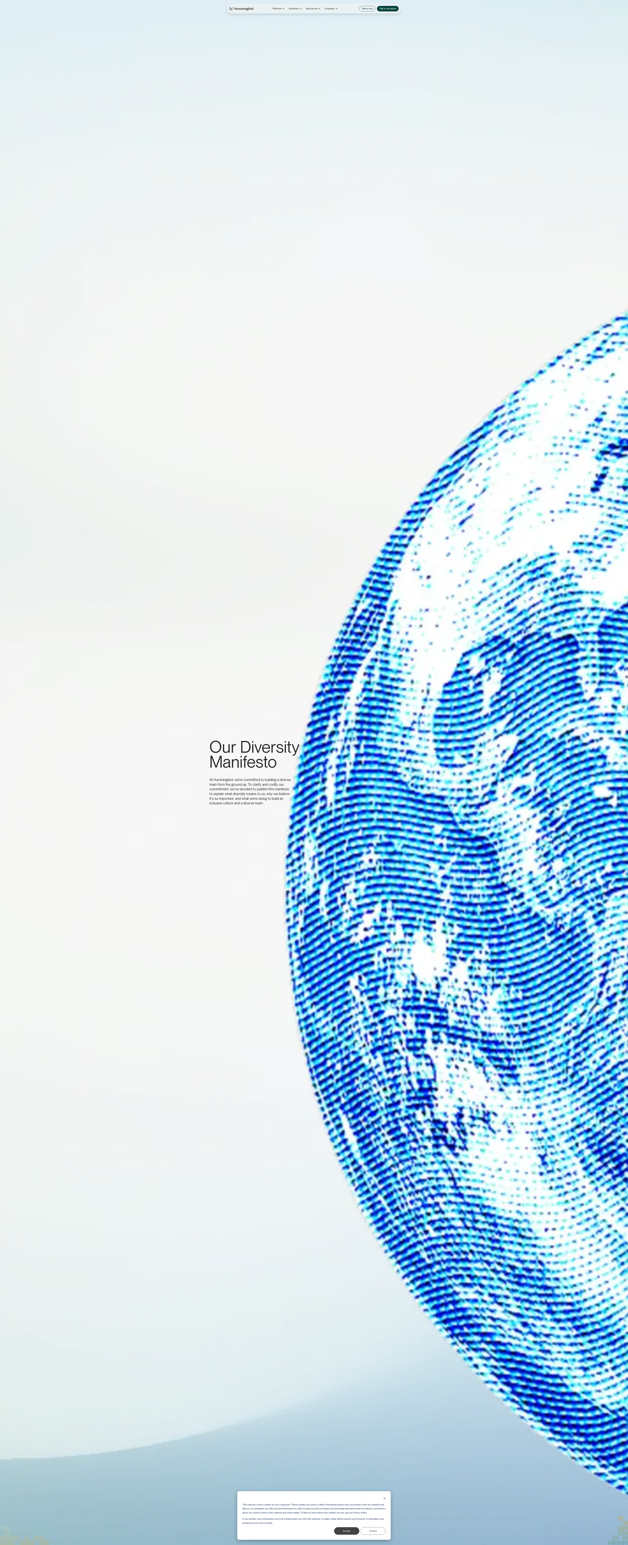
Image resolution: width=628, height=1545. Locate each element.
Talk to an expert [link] (387, 8)
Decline (373, 1530)
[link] (241, 8)
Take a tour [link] (367, 8)
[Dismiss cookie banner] (384, 1498)
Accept (346, 1530)
